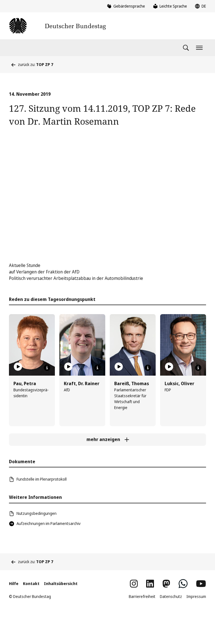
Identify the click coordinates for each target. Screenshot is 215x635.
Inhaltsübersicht (61, 583)
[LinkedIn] (150, 583)
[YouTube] (201, 583)
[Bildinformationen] (47, 367)
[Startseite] (57, 26)
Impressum (196, 596)
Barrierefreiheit (142, 596)
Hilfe (13, 583)
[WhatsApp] (183, 583)
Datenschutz (171, 596)
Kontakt (31, 583)
